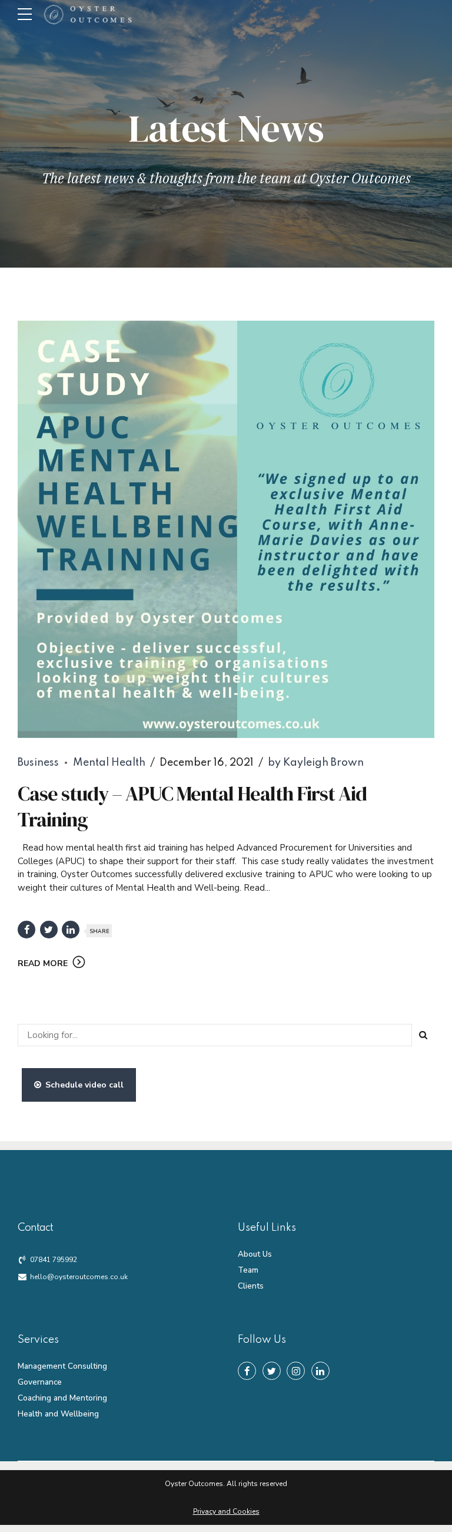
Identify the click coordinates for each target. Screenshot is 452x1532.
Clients (251, 1286)
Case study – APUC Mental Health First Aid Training (192, 806)
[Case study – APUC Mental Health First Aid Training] (226, 529)
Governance (40, 1382)
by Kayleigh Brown (316, 762)
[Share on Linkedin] (70, 929)
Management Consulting (62, 1366)
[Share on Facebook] (26, 929)
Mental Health (109, 762)
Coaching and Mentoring (62, 1397)
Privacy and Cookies (226, 1511)
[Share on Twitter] (49, 929)
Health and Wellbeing (58, 1413)
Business (38, 762)
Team (248, 1270)
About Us (255, 1254)
